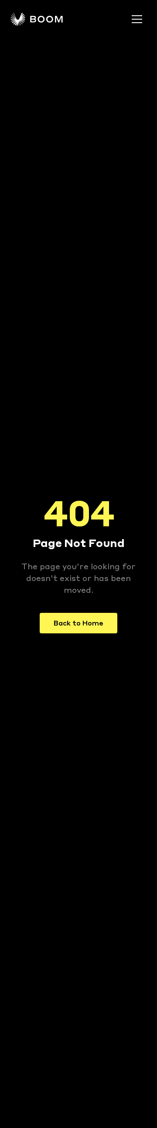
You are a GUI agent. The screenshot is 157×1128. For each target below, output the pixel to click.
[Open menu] (137, 19)
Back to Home (78, 623)
